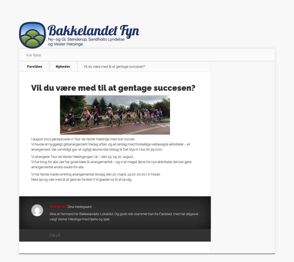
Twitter (82, 235)
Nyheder (63, 66)
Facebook (75, 235)
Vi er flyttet (33, 55)
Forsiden (34, 66)
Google (67, 235)
